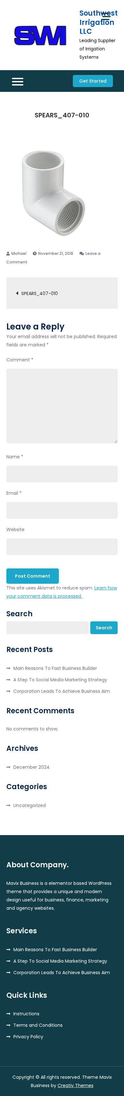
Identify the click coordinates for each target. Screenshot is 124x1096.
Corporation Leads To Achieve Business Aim (61, 691)
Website (15, 529)
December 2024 (31, 767)
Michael (18, 253)
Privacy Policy (28, 1036)
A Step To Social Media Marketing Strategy (60, 680)
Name (14, 457)
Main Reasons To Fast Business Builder (55, 668)
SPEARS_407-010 (39, 293)
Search (19, 614)
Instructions (26, 1014)
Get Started (93, 81)
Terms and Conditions (38, 1025)
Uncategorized (29, 805)
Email (14, 493)
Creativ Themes (75, 1085)
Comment (19, 360)
